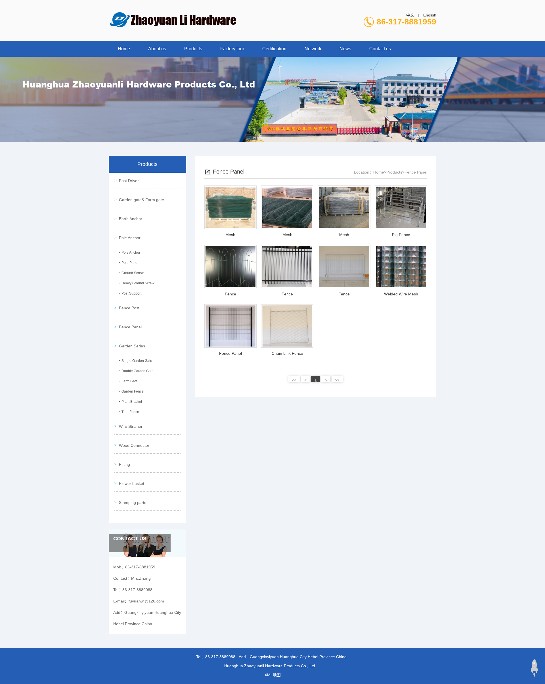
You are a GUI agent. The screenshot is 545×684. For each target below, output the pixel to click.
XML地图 (273, 675)
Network (313, 48)
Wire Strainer (130, 426)
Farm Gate (129, 381)
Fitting (124, 464)
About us (157, 48)
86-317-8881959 (406, 21)
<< (294, 380)
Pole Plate (129, 263)
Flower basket (131, 483)
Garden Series (132, 346)
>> (337, 380)
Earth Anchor (130, 218)
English (429, 15)
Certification (274, 48)
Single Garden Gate (136, 361)
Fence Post (129, 308)
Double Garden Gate (137, 371)
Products (193, 48)
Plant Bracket (131, 402)
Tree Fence (130, 412)
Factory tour (232, 48)
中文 (410, 15)
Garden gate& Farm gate (141, 199)
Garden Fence (132, 391)
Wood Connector (134, 445)
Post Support (131, 293)
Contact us (380, 48)
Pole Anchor (130, 237)
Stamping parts (132, 502)
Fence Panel (130, 327)
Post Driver (129, 180)
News (345, 48)
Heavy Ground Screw (137, 283)
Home (124, 48)
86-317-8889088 (220, 656)
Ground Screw (132, 273)
